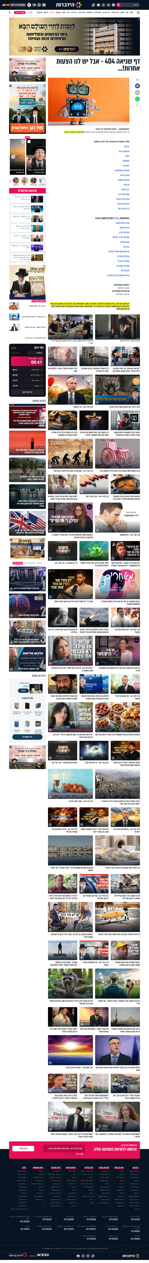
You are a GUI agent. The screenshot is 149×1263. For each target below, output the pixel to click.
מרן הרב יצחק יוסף (54, 1177)
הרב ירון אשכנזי (55, 1190)
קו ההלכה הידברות (112, 1226)
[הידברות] (69, 5)
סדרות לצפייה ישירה (87, 1184)
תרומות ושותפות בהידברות (110, 1216)
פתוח (107, 1184)
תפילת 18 (125, 270)
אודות (136, 1209)
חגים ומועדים (119, 1203)
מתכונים (40, 1174)
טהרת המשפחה (38, 1177)
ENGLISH (39, 12)
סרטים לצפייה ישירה (87, 1181)
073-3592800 (69, 1219)
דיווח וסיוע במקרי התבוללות (65, 1226)
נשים (127, 156)
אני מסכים (74, 1154)
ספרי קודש (72, 1203)
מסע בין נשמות (104, 1190)
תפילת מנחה (22, 1174)
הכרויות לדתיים (122, 199)
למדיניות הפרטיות (71, 1154)
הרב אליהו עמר (55, 1206)
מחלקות (58, 12)
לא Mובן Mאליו (104, 1174)
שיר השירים (22, 1199)
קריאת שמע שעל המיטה (118, 251)
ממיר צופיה (136, 1236)
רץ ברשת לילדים (88, 1174)
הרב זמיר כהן (106, 12)
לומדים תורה (72, 1171)
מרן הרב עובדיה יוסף (54, 1174)
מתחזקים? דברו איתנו (18, 4)
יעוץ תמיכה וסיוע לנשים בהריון (87, 1226)
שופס (63, 12)
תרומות (52, 12)
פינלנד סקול (72, 1184)
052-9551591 (91, 1229)
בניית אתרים (32, 1256)
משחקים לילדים (88, 1187)
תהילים (23, 1193)
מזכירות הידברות (135, 1216)
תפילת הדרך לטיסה (121, 237)
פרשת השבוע (123, 179)
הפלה (41, 1190)
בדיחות (91, 1177)
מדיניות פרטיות (133, 1171)
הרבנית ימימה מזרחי (37, 1184)
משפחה (121, 1187)
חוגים (91, 1203)
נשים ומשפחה (38, 1167)
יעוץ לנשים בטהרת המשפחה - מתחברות (130, 1227)
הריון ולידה (40, 1193)
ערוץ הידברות (134, 1174)
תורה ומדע (124, 175)
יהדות (126, 146)
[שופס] (39, 5)
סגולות (74, 1187)
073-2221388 (91, 1219)
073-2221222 (135, 1219)
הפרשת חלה (39, 1199)
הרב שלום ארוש (55, 1199)
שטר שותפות (114, 12)
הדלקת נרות (39, 1181)
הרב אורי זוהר (56, 1196)
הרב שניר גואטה (55, 1187)
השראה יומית (105, 1199)
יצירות (91, 1199)
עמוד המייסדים (133, 1203)
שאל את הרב (81, 12)
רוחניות (126, 165)
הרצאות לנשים (38, 1196)
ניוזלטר (136, 1181)
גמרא (74, 1177)
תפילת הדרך (22, 1196)
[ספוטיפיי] (29, 5)
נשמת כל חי (22, 1203)
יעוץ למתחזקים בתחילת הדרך (43, 1216)
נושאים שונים (71, 1167)
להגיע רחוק (105, 1193)
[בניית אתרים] (43, 1256)
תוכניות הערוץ (104, 1167)
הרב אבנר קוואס (55, 1203)
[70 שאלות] (34, 5)
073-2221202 (91, 1238)
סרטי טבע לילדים (88, 1196)
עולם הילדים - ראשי (87, 1171)
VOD (131, 12)
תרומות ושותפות (133, 1196)
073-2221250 (113, 1238)
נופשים (136, 1193)
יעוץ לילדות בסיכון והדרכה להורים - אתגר (20, 1217)
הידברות (135, 1167)
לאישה (41, 1171)
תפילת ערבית (123, 261)
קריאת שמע (22, 1190)
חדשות (122, 12)
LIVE (31, 12)
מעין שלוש (124, 242)
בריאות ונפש (72, 1193)
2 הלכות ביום (134, 1184)
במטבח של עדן (104, 1177)
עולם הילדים (97, 12)
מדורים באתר (118, 1167)
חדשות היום (119, 1177)
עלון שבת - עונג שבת (89, 1216)
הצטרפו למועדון (18, 13)
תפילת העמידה (122, 265)
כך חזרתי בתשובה (103, 1196)
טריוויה (91, 1193)
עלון (68, 12)
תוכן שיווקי (120, 1206)
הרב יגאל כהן (56, 1184)
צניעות (41, 1187)
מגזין (127, 12)
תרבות (126, 184)
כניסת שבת (120, 222)
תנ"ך (74, 1174)
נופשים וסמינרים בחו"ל (89, 1236)
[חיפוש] (118, 5)
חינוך (74, 1190)
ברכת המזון (22, 1184)
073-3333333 (135, 1238)
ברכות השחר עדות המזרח (118, 275)
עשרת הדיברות (71, 1181)
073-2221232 (47, 1219)
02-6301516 (135, 1231)
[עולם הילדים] (44, 5)
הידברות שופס (134, 1199)
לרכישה (23, 690)
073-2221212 (113, 1219)
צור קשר (46, 12)
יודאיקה (73, 1206)
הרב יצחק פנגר (55, 1181)
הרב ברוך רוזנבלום (54, 1193)
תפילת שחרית (123, 256)
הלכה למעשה (104, 1181)
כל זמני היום (27, 392)
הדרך (121, 232)
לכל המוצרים (27, 737)
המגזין (121, 1174)
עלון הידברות (134, 1177)
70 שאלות (89, 12)
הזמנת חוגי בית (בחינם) (44, 1226)
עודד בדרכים (105, 1171)
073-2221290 (47, 1229)
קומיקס (91, 1190)
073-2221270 (25, 1229)
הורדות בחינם (123, 203)
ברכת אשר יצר (21, 1206)
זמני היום (73, 12)
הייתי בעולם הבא (104, 1203)
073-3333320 (25, 1221)
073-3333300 (113, 1229)
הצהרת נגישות (133, 1206)
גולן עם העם (105, 1187)
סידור (116, 217)
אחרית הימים (72, 1196)
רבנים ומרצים (55, 1167)
